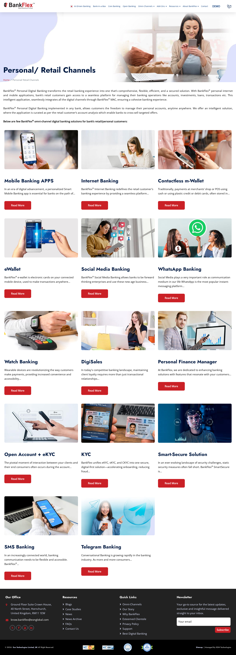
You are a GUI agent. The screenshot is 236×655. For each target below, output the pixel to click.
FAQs (68, 624)
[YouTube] (25, 627)
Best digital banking (135, 633)
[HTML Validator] (89, 647)
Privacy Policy (131, 624)
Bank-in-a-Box (99, 6)
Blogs (68, 604)
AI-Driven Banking (82, 6)
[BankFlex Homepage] (19, 5)
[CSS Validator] (108, 647)
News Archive (73, 619)
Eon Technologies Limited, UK (25, 647)
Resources (174, 6)
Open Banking (129, 6)
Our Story (128, 609)
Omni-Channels (145, 6)
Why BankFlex (131, 614)
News (68, 614)
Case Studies (73, 609)
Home (6, 79)
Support (127, 628)
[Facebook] (18, 627)
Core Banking (114, 6)
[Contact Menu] (229, 6)
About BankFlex (190, 6)
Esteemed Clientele (134, 619)
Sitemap (200, 647)
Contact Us (72, 628)
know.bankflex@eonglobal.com (30, 619)
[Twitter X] (12, 627)
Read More (17, 205)
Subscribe (223, 630)
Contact (204, 6)
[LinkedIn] (31, 627)
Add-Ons (161, 6)
